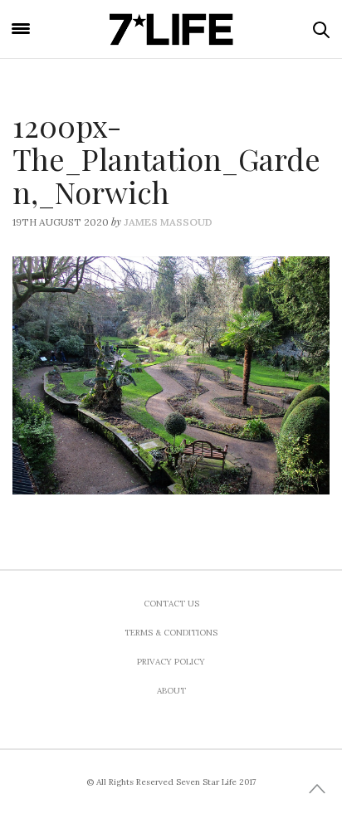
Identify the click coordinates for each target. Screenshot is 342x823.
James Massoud (168, 222)
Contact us (171, 603)
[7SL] (171, 29)
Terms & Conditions (171, 632)
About (171, 690)
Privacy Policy (171, 661)
